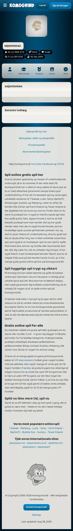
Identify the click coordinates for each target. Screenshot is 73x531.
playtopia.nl (29, 447)
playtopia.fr (44, 447)
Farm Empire (55, 428)
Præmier (26, 368)
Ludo (35, 428)
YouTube (36, 164)
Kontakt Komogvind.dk (36, 507)
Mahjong (25, 428)
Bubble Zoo (28, 432)
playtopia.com (17, 443)
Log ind (42, 5)
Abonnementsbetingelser (36, 152)
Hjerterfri (15, 432)
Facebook (47, 164)
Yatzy (43, 428)
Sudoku (41, 432)
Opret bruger (60, 5)
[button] (65, 71)
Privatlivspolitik (36, 145)
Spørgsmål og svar (36, 131)
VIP (59, 388)
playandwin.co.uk (36, 443)
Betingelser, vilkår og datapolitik (36, 138)
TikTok (60, 164)
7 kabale (13, 428)
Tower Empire (55, 432)
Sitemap (36, 515)
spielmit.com (55, 443)
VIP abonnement (24, 360)
